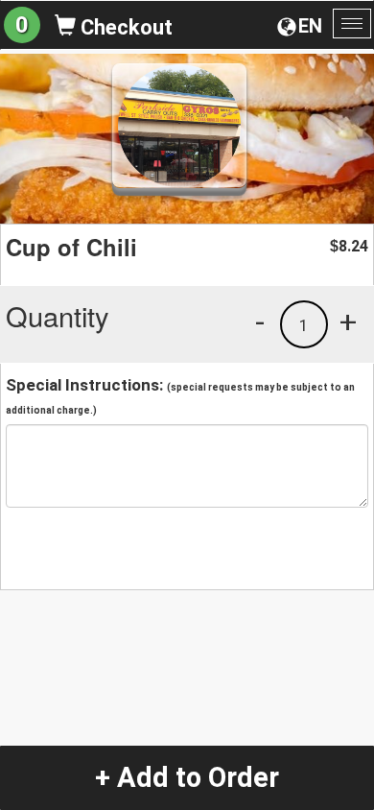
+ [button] (348, 321)
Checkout (124, 27)
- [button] (260, 321)
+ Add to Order (187, 777)
